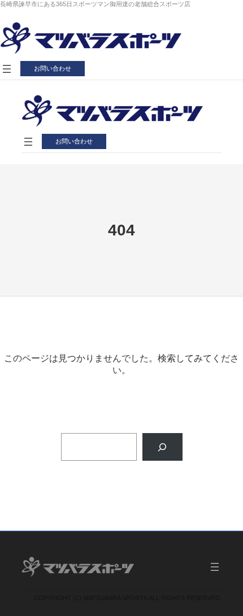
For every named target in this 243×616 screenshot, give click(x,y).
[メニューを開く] (7, 69)
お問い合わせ (52, 68)
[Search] (162, 447)
